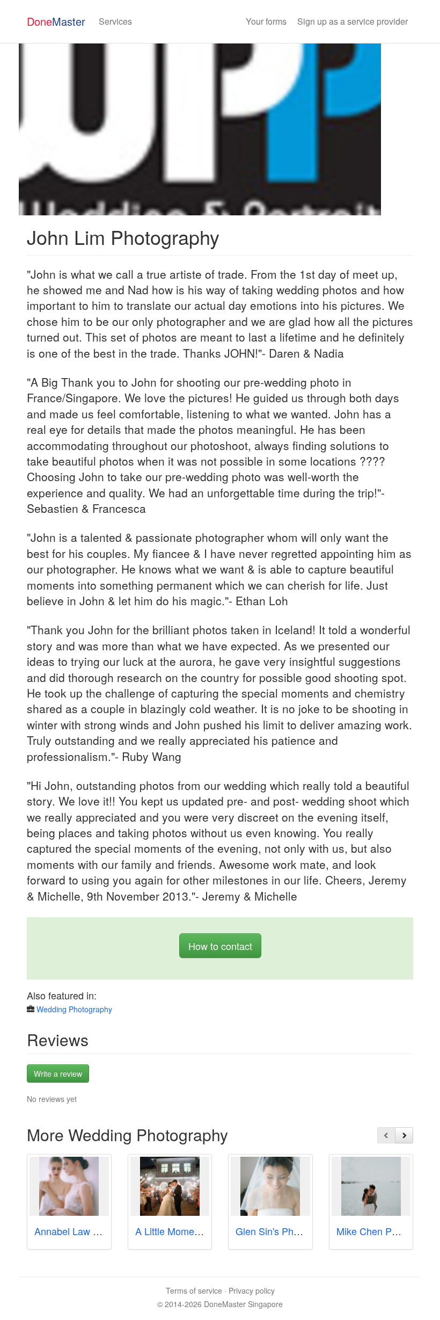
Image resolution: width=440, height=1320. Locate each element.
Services (115, 21)
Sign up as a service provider (352, 21)
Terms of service (194, 1290)
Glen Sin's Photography (286, 1231)
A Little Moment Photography (197, 1231)
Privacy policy (252, 1290)
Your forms (266, 21)
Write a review (58, 1073)
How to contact (220, 946)
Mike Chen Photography (388, 1231)
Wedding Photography (74, 1009)
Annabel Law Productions (89, 1231)
